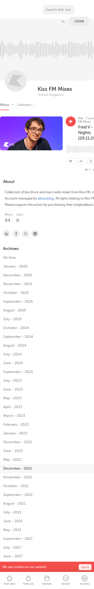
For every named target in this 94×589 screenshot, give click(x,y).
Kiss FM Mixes (55, 89)
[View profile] (15, 233)
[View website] (6, 233)
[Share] (81, 161)
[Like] (71, 161)
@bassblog (46, 198)
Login (79, 21)
